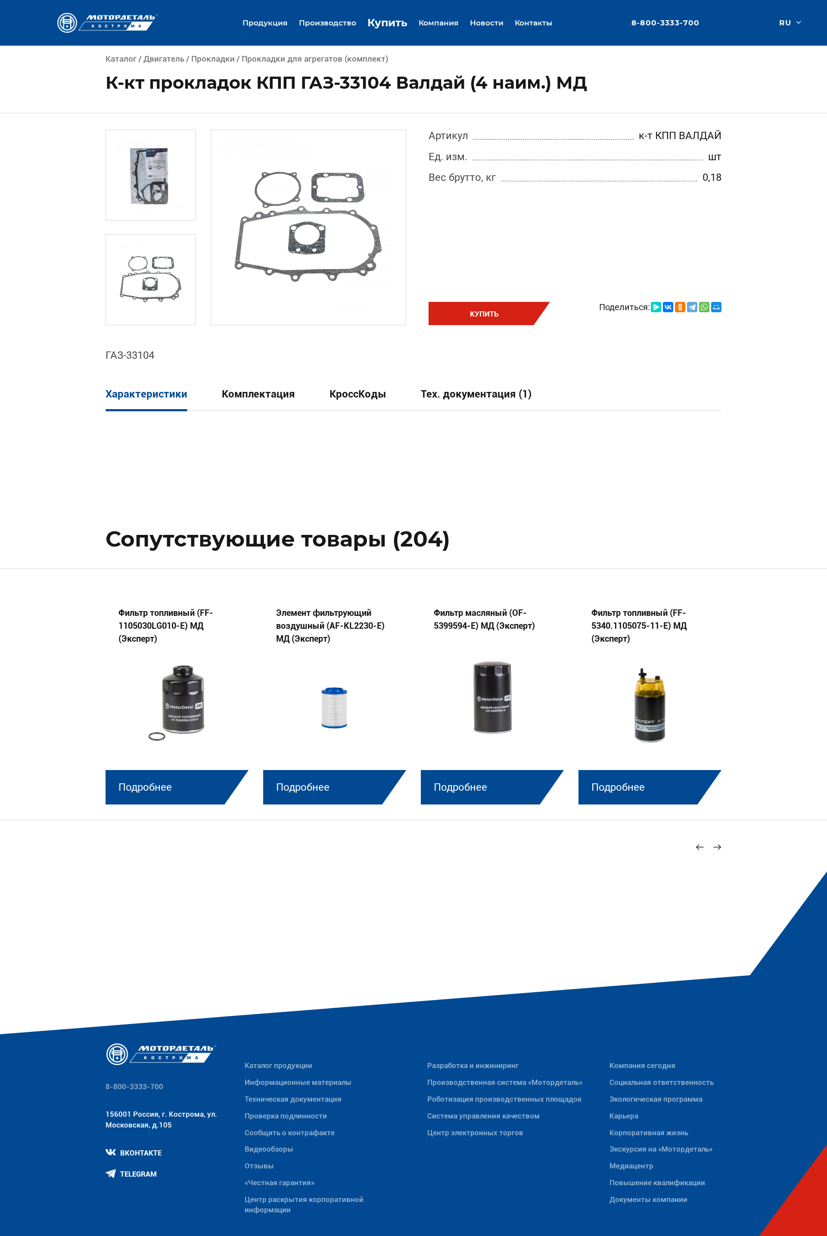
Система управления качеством (483, 1116)
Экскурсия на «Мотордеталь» (660, 1149)
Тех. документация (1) (476, 394)
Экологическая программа (656, 1099)
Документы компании (648, 1199)
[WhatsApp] (704, 307)
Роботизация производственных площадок (504, 1099)
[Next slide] (717, 847)
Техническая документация (293, 1099)
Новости (487, 23)
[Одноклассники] (680, 307)
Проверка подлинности (286, 1116)
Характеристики (146, 394)
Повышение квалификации (657, 1182)
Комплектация (258, 394)
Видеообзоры (269, 1149)
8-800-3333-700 (665, 23)
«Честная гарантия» (279, 1182)
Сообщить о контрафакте (290, 1132)
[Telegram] (692, 307)
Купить (387, 22)
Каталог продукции (278, 1065)
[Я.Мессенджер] (656, 307)
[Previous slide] (700, 847)
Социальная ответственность (661, 1082)
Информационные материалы (298, 1082)
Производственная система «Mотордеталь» (504, 1082)
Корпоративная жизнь (648, 1132)
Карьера (623, 1116)
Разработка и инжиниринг (473, 1065)
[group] (177, 697)
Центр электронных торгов (475, 1132)
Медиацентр (631, 1165)
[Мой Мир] (716, 307)
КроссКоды (358, 394)
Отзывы (259, 1165)
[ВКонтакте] (668, 307)
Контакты (533, 23)
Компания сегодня (642, 1065)
